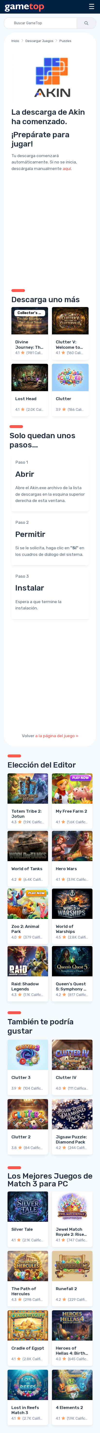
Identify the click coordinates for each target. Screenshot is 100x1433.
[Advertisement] (50, 229)
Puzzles (65, 41)
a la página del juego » (56, 735)
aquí (67, 168)
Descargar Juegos (39, 41)
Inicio (15, 41)
